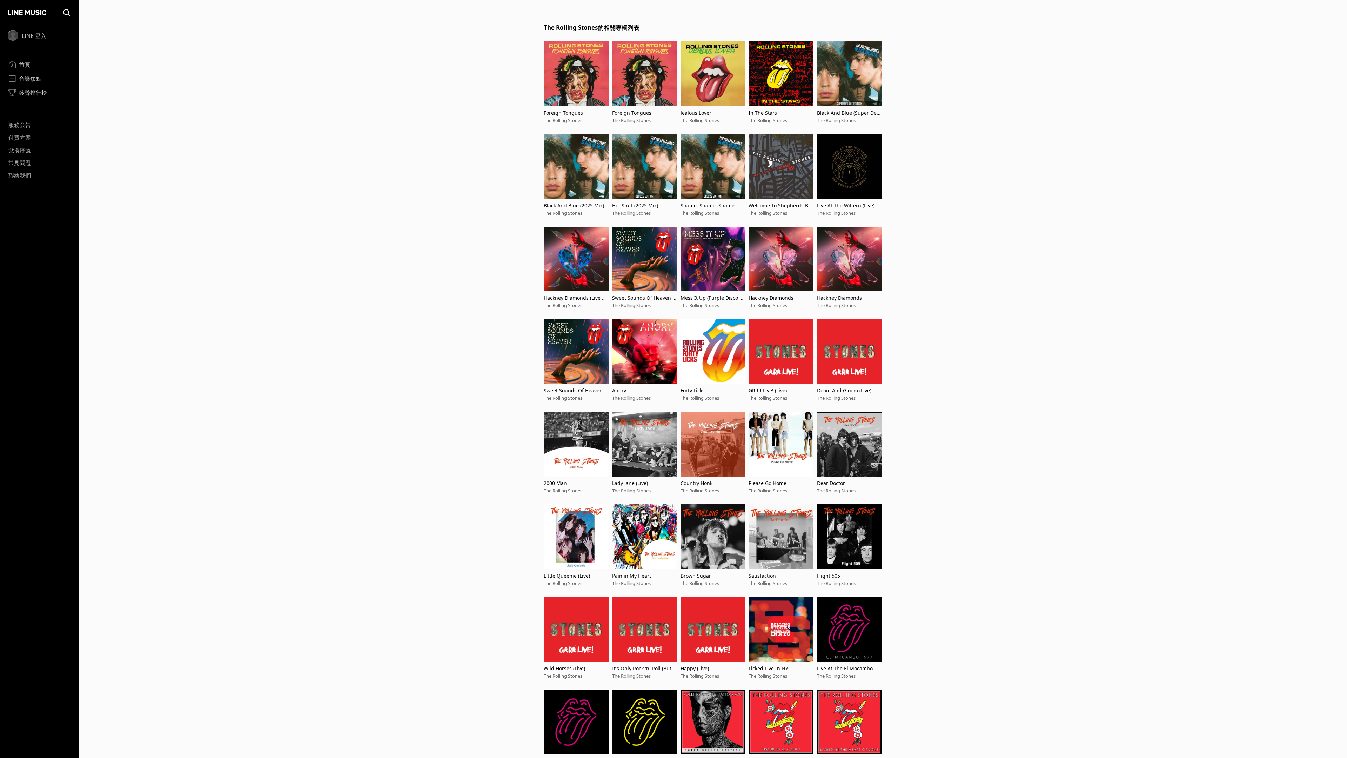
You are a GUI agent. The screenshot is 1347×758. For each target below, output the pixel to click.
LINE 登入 (34, 36)
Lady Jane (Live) (630, 483)
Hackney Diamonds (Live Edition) (576, 298)
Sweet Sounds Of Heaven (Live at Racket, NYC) (644, 298)
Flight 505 (828, 576)
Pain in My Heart (631, 576)
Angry (619, 390)
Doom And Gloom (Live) (844, 390)
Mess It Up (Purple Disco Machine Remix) (712, 298)
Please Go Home (767, 483)
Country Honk (696, 483)
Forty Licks (693, 390)
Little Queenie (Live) (567, 576)
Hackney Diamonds (771, 298)
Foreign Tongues (563, 113)
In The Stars (763, 113)
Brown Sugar (696, 576)
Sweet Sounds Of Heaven (573, 390)
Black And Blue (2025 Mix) (574, 205)
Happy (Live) (695, 668)
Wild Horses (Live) (564, 668)
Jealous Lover (696, 113)
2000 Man (555, 483)
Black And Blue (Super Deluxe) (849, 113)
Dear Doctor (831, 483)
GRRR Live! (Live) (768, 390)
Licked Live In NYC (770, 668)
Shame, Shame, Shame (708, 205)
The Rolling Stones (563, 120)
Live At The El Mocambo (845, 668)
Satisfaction (762, 576)
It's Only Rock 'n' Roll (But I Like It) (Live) (643, 668)
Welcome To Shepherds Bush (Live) (780, 205)
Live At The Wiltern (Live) (845, 205)
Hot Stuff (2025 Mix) (635, 205)
